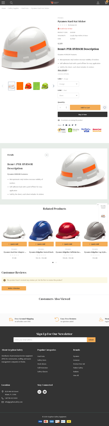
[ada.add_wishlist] (23, 238)
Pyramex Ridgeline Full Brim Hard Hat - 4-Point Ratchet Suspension (68, 252)
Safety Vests (41, 360)
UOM (62, 90)
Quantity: (61, 102)
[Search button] (11, 2)
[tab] (77, 186)
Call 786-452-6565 (11, 398)
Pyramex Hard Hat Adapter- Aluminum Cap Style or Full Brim (14, 252)
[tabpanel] (80, 169)
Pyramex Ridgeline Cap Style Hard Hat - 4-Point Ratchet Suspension (95, 252)
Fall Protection (42, 368)
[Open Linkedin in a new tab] (45, 392)
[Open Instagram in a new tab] (39, 392)
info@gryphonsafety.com (13, 402)
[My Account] (98, 2)
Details (10, 154)
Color (63, 79)
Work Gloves (41, 364)
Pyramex (76, 356)
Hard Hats (41, 356)
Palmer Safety (78, 368)
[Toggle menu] (3, 2)
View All (76, 375)
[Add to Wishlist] (104, 107)
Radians (76, 371)
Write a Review (14, 288)
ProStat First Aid (79, 364)
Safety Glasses (42, 371)
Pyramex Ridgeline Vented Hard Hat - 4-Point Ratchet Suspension (41, 252)
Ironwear (76, 360)
